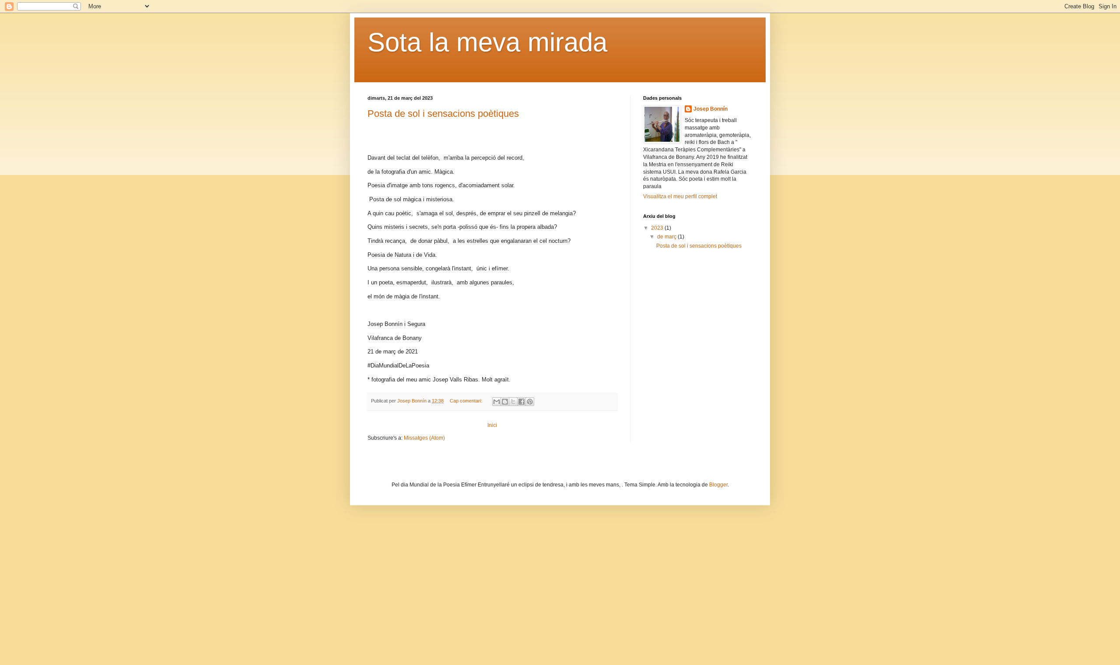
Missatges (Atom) (424, 438)
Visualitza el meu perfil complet (680, 196)
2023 (658, 228)
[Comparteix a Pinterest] (529, 401)
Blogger (718, 485)
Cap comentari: (466, 400)
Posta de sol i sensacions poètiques (443, 113)
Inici (492, 425)
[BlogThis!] (504, 401)
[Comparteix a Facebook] (521, 401)
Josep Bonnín (710, 109)
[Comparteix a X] (513, 401)
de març (667, 237)
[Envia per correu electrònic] (496, 401)
